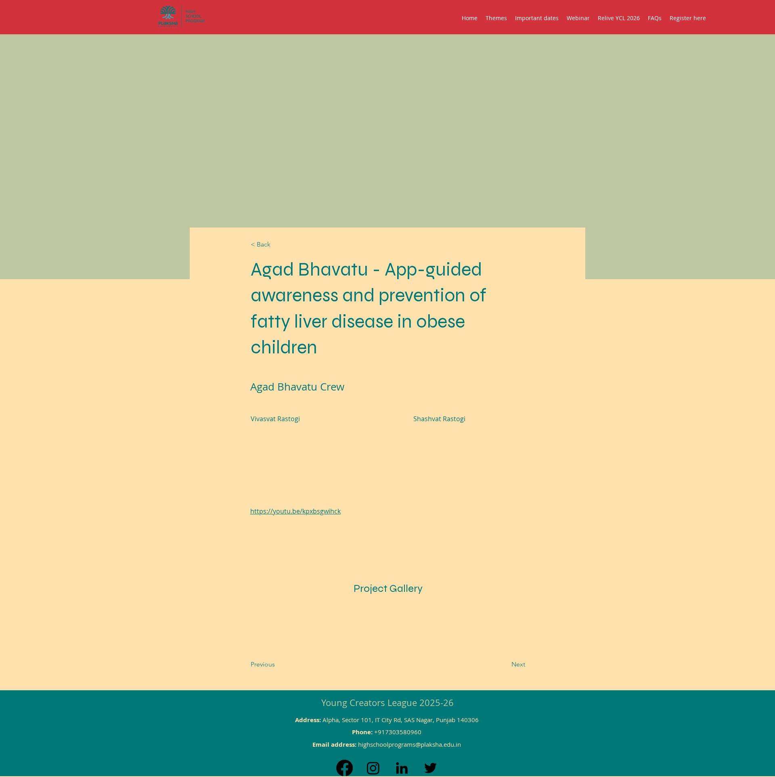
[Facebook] (344, 768)
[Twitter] (430, 768)
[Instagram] (373, 768)
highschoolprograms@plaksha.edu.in (409, 744)
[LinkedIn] (402, 768)
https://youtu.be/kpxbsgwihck (295, 511)
